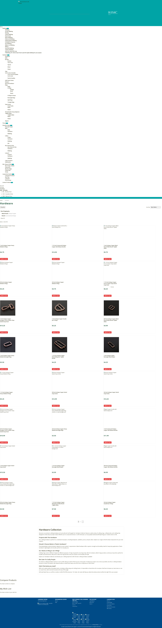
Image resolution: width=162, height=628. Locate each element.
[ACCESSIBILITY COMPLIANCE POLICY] (46, 604)
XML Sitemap (109, 608)
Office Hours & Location (111, 607)
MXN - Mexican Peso (7, 196)
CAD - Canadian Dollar (8, 194)
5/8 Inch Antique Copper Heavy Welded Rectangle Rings (7, 503)
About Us (108, 600)
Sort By (148, 207)
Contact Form (74, 606)
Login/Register (92, 600)
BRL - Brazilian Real (7, 191)
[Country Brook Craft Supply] (24, 13)
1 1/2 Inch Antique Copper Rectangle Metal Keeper (58, 466)
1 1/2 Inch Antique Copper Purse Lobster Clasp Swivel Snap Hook (110, 283)
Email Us (73, 604)
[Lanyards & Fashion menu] (13, 174)
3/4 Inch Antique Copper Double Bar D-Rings (109, 503)
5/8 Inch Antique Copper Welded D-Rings (6, 282)
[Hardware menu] (8, 55)
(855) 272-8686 (75, 602)
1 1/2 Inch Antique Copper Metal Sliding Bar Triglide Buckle (58, 357)
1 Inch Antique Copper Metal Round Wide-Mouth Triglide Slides (111, 247)
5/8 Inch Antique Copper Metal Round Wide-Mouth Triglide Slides (111, 320)
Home (1, 200)
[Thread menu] (7, 123)
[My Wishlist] (122, 12)
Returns (56, 600)
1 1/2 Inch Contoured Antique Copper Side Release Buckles (59, 246)
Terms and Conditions (111, 603)
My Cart (91, 603)
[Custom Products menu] (12, 182)
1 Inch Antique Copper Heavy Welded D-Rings (7, 246)
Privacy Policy (109, 605)
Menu (1, 27)
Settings (2, 187)
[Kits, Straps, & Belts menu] (13, 164)
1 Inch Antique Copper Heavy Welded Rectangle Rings (7, 356)
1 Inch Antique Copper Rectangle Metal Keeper (109, 356)
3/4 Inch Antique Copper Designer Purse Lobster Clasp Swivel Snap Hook (7, 430)
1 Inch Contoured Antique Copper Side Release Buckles (111, 429)
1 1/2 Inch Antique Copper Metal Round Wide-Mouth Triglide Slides (58, 504)
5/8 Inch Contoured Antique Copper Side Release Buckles (111, 466)
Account (2, 185)
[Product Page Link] (7, 243)
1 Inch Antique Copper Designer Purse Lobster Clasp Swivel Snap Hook (7, 320)
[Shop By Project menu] (11, 125)
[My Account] (120, 12)
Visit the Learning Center (42, 600)
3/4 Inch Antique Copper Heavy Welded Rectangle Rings (59, 429)
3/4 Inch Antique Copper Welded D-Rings (58, 282)
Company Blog (109, 602)
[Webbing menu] (8, 28)
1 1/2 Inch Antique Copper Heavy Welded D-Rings (6, 393)
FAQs (56, 602)
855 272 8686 (112, 12)
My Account (92, 602)
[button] (9, 259)
